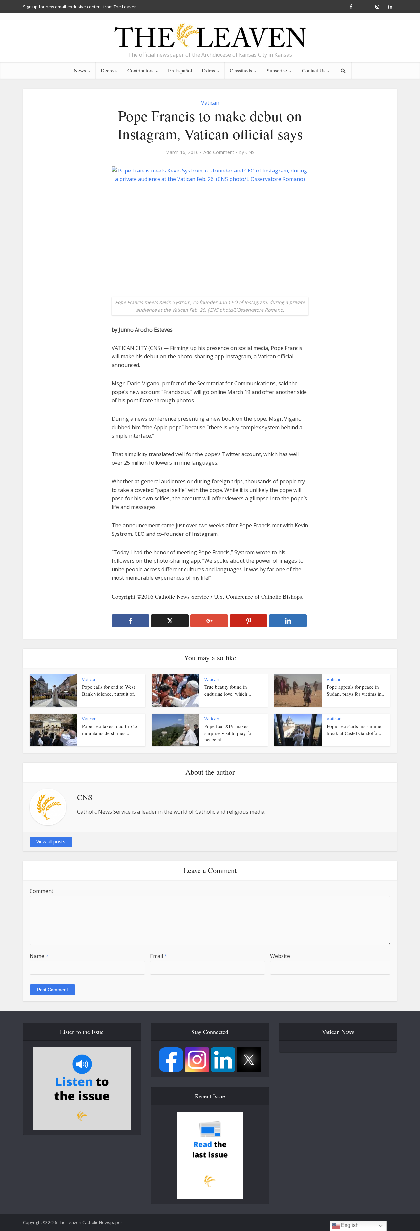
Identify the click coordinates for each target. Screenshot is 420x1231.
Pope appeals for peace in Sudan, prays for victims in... (356, 689)
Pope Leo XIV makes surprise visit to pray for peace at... (228, 733)
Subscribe (277, 70)
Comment (41, 891)
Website (280, 955)
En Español (180, 70)
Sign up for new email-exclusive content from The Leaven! (80, 7)
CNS (250, 152)
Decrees (109, 70)
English (349, 1225)
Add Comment (218, 152)
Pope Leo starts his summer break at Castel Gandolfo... (355, 729)
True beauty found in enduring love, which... (227, 689)
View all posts (50, 841)
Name (39, 955)
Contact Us (313, 70)
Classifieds (241, 70)
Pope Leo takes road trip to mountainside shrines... (109, 729)
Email (158, 955)
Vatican (210, 102)
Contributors (140, 70)
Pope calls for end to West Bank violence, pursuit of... (110, 689)
